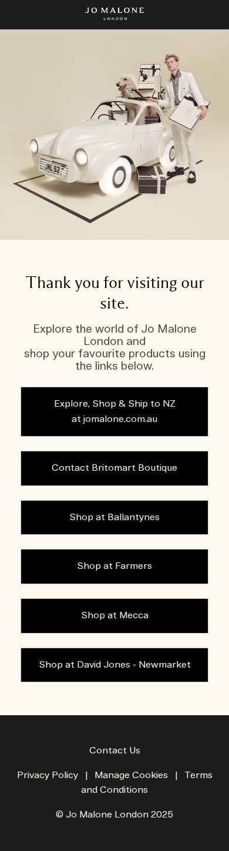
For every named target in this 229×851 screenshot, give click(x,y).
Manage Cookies (131, 775)
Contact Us (114, 751)
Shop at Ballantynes (114, 517)
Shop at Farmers (114, 566)
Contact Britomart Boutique (114, 468)
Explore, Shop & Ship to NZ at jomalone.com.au (115, 411)
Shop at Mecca (115, 615)
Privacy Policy (47, 775)
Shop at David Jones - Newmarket (115, 665)
